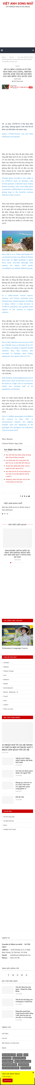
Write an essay (8, 709)
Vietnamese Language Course (15, 648)
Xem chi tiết (7, 1080)
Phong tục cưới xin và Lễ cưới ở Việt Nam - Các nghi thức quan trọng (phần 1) (24, 786)
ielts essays (7, 1058)
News (5, 825)
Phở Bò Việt (20, 797)
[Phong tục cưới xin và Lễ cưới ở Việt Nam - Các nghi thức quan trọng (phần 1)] (8, 785)
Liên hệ (4, 1038)
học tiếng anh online (22, 1061)
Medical (6, 667)
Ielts (26, 1055)
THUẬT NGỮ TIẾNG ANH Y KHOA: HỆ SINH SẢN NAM (24, 760)
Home (4, 57)
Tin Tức (11, 57)
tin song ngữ (25, 1068)
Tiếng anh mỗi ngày (9, 1065)
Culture (5, 705)
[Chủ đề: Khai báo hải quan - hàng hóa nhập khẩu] (8, 990)
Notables (6, 663)
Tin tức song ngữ (8, 817)
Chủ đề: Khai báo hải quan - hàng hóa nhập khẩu (24, 989)
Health (5, 684)
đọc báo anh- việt (9, 1055)
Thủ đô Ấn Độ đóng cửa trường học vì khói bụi (24, 1000)
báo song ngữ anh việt (11, 1068)
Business (6, 679)
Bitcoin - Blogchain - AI (10, 692)
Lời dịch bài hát (8, 821)
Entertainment (8, 688)
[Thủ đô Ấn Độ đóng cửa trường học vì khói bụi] (8, 1002)
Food (5, 700)
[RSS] (26, 975)
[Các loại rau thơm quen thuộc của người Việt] (8, 774)
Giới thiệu (5, 1033)
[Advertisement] (17, 28)
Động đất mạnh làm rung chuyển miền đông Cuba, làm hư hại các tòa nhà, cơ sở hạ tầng (24, 1014)
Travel (5, 696)
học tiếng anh (8, 1061)
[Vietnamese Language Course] (17, 635)
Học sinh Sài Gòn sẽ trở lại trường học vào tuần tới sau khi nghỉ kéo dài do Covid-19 (18, 474)
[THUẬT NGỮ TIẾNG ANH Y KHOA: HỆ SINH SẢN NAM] (8, 761)
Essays (19, 1055)
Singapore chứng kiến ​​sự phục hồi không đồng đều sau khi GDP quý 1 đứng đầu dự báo (17, 553)
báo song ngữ (23, 1065)
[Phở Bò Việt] (8, 800)
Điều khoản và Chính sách (10, 1043)
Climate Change (8, 671)
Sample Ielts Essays (9, 829)
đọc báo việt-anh (19, 1058)
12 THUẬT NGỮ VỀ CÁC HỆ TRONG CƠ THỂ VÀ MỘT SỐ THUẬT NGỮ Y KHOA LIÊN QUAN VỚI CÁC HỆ (17, 747)
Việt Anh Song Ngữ (13, 503)
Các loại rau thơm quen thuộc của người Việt (24, 772)
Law (4, 675)
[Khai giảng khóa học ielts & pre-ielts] (17, 86)
